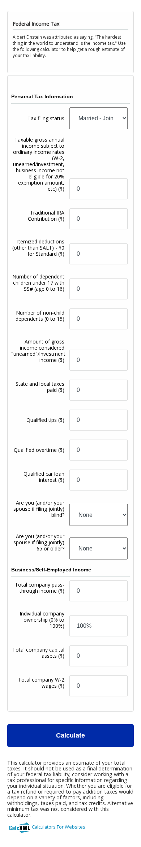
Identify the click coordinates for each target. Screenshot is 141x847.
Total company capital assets (38, 652)
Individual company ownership (42, 619)
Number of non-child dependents (40, 315)
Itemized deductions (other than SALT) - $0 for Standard (38, 247)
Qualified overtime (39, 449)
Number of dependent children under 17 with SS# (38, 282)
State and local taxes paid (40, 386)
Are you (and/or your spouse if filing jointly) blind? (38, 508)
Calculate (70, 735)
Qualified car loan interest (44, 476)
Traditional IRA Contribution (46, 215)
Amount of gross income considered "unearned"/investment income (38, 350)
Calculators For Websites (58, 827)
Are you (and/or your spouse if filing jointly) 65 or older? (38, 542)
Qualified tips (45, 419)
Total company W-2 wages (41, 682)
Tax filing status (45, 118)
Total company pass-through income (39, 587)
